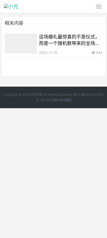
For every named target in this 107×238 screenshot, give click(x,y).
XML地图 (51, 100)
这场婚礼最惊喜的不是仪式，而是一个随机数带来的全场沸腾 (69, 40)
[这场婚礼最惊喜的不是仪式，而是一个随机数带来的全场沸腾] (21, 44)
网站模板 (65, 100)
